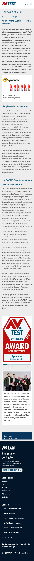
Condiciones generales (10, 544)
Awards (18, 17)
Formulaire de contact (11, 470)
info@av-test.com (15, 523)
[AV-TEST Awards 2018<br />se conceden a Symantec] (17, 84)
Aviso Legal (11, 547)
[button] (5, 340)
